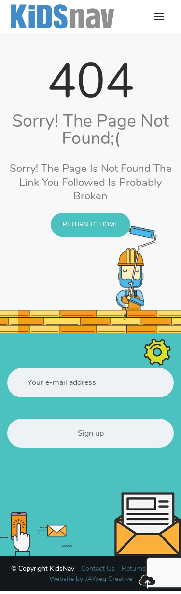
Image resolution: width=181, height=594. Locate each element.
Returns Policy (144, 568)
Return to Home (90, 224)
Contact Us (98, 568)
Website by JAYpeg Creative (90, 578)
